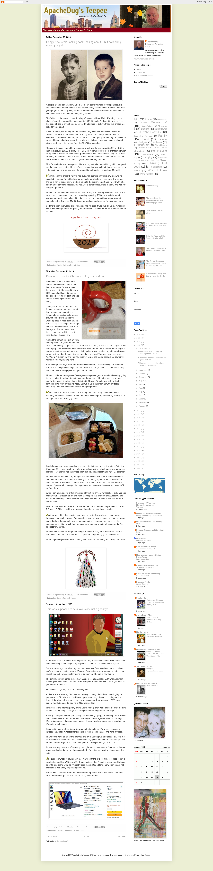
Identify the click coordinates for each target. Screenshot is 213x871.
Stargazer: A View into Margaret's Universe (145, 504)
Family (59, 265)
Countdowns (161, 129)
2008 (138, 461)
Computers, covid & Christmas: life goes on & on (75, 276)
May (141, 391)
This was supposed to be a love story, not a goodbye (77, 609)
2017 (138, 428)
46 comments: (83, 827)
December (143, 348)
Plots (138, 524)
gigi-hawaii (141, 538)
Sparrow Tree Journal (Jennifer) (150, 530)
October (142, 373)
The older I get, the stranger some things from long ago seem (154, 200)
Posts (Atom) (62, 841)
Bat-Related (162, 119)
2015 (138, 436)
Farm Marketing (142, 559)
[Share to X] (99, 262)
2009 (138, 457)
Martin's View (142, 632)
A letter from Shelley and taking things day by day (156, 275)
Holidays (66, 265)
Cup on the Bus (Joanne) (147, 565)
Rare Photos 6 (152, 686)
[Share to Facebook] (102, 262)
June (141, 388)
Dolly (138, 532)
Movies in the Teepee (144, 76)
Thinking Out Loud (80, 830)
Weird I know (157, 170)
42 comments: (83, 261)
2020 (138, 418)
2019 (138, 421)
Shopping (68, 830)
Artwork (148, 119)
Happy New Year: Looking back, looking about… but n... (151, 352)
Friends (163, 139)
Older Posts (121, 837)
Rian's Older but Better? (146, 547)
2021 (138, 414)
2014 (138, 439)
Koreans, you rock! (143, 541)
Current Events (62, 598)
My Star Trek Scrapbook (146, 683)
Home (86, 837)
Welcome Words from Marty (148, 574)
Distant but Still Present (145, 576)
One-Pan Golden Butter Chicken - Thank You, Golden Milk (155, 653)
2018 (138, 425)
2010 (138, 454)
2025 (138, 338)
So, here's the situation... (146, 567)
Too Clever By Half (144, 666)
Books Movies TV (153, 122)
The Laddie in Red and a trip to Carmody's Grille (156, 249)
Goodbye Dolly (152, 185)
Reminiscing (75, 265)
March (141, 399)
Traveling (139, 507)
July (140, 384)
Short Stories (162, 157)
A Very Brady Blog (144, 615)
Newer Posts (52, 837)
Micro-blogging (161, 145)
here (80, 124)
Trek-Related (155, 167)
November (143, 370)
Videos (137, 170)
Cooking (145, 129)
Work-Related (146, 174)
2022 (138, 410)
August (142, 381)
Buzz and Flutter (143, 582)
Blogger (147, 855)
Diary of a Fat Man (143, 136)
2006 (138, 468)
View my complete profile (144, 59)
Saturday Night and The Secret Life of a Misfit (155, 237)
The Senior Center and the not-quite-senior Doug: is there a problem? (156, 263)
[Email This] (95, 262)
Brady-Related (147, 126)
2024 (138, 341)
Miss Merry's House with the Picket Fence (148, 556)
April (141, 395)
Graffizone (129, 855)
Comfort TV (141, 598)
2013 (138, 443)
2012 (138, 446)
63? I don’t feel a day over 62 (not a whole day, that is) (156, 225)
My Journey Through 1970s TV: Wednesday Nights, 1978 (155, 602)
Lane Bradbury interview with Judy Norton (153, 619)
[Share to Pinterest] (104, 262)
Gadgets (60, 830)
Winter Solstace (142, 584)
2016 (138, 432)
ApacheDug (153, 41)
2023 (138, 345)
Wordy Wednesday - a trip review (149, 515)
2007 (138, 465)
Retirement (147, 154)
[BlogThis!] (97, 262)
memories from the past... (146, 549)
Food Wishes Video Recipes (148, 649)
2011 (138, 450)
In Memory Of (141, 145)
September (143, 377)
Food (145, 139)
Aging (136, 119)
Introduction (140, 72)
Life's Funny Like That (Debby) (149, 522)
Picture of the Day (147, 147)
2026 (138, 334)
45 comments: (83, 595)
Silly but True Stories (146, 160)
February (142, 402)
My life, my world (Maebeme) (148, 513)
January (142, 406)
